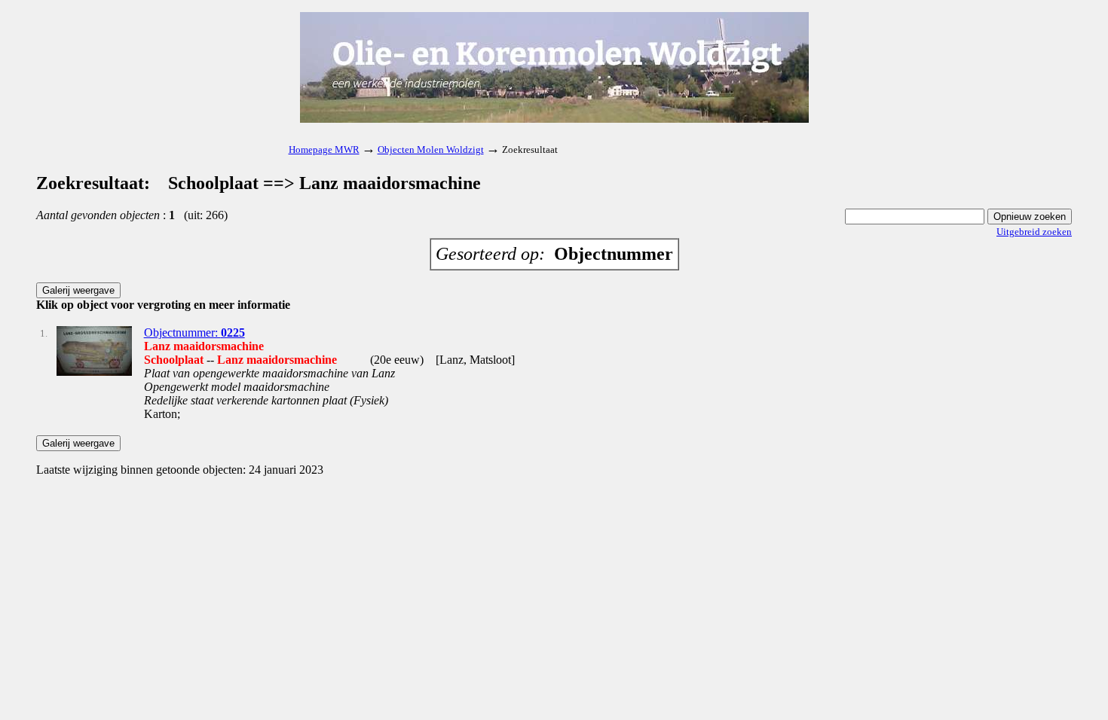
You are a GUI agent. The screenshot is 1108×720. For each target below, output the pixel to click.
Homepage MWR (324, 149)
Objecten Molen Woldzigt (431, 149)
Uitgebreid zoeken (1034, 231)
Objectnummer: (194, 332)
